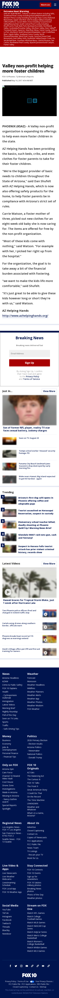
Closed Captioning (35, 830)
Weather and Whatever (33, 808)
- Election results (35, 743)
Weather (32, 674)
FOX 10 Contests (35, 869)
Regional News (11, 823)
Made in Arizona (9, 792)
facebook (10, 966)
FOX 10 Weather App (12, 892)
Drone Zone (8, 785)
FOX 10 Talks (33, 782)
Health (5, 691)
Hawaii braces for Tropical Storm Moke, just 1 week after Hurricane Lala (28, 601)
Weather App (33, 698)
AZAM (5, 681)
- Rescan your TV (35, 854)
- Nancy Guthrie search (9, 800)
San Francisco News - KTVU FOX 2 (12, 834)
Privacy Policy (32, 376)
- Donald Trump (34, 757)
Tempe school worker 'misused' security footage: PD (37, 451)
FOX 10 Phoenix (8, 76)
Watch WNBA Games (37, 947)
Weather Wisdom (35, 705)
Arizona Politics (34, 747)
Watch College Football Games (34, 917)
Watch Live (45, 5)
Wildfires (31, 688)
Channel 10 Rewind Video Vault (11, 777)
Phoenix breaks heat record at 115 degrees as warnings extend (17, 637)
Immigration (8, 701)
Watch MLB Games (36, 922)
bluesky (37, 966)
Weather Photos (34, 702)
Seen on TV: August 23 (29, 438)
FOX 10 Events (34, 873)
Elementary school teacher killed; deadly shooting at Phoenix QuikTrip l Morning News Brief (36, 525)
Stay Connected (37, 865)
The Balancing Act (35, 776)
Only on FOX (10, 765)
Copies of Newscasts (37, 837)
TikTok (5, 913)
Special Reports (9, 805)
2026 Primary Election (37, 740)
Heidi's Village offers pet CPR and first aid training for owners (21, 650)
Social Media (10, 905)
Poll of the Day (9, 715)
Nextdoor (6, 933)
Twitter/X (6, 923)
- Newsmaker (33, 750)
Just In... (7, 391)
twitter (16, 966)
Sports (5, 722)
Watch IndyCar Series (37, 932)
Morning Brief (8, 708)
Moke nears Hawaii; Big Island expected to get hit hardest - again (37, 477)
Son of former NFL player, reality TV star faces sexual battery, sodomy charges (26, 429)
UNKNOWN (32, 803)
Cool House (7, 782)
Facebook (6, 920)
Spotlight (6, 808)
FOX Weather (33, 709)
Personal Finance (10, 753)
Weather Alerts (34, 695)
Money (6, 736)
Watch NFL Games (36, 913)
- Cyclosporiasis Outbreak (9, 696)
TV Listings (32, 851)
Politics (32, 736)
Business (6, 740)
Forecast (31, 678)
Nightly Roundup (10, 711)
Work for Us (32, 858)
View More (49, 391)
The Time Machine (36, 800)
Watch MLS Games (36, 951)
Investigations (8, 788)
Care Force (7, 772)
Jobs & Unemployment (9, 748)
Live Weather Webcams (8, 877)
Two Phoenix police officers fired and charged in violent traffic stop (19, 611)
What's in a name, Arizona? (35, 814)
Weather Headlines (36, 684)
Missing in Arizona (10, 795)
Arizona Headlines (10, 678)
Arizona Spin (8, 769)
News (5, 674)
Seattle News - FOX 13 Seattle (11, 840)
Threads (6, 926)
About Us (33, 823)
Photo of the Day (35, 894)
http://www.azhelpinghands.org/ (25, 316)
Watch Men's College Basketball (37, 936)
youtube (26, 966)
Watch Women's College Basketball (35, 942)
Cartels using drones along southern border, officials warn (18, 624)
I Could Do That (34, 793)
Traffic (5, 725)
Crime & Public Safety (12, 684)
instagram (21, 966)
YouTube (6, 909)
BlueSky (6, 930)
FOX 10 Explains (9, 688)
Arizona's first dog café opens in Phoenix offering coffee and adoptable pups (35, 500)
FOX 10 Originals (33, 766)
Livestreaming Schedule (8, 883)
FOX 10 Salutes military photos (34, 883)
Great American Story (37, 789)
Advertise (31, 827)
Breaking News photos (34, 890)
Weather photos (34, 898)
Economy (6, 743)
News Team (33, 847)
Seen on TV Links (10, 718)
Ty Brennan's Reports (25, 76)
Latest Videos (11, 563)
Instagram (7, 916)
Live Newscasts (9, 873)
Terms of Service (31, 379)
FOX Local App (9, 888)
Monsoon (31, 681)
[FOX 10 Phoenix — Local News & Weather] (10, 4)
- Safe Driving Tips (10, 728)
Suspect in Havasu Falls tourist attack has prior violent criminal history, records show (36, 549)
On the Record (34, 796)
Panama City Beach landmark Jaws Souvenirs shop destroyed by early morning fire (34, 465)
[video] (29, 582)
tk (32, 966)
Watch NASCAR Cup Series (36, 927)
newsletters (48, 966)
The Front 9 (32, 786)
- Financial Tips (9, 756)
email (43, 966)
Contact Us (32, 834)
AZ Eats (30, 772)
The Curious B (33, 779)
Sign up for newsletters (32, 877)
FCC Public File (34, 844)
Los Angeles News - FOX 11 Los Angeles (11, 828)
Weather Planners (35, 691)
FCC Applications (35, 840)
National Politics (34, 754)
